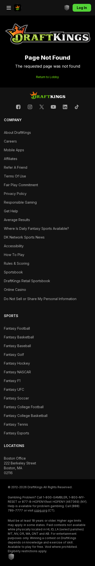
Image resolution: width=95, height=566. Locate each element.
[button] (18, 107)
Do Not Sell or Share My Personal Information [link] (40, 299)
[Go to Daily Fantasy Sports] (17, 8)
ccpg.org (40, 510)
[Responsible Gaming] (67, 8)
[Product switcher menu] (9, 8)
